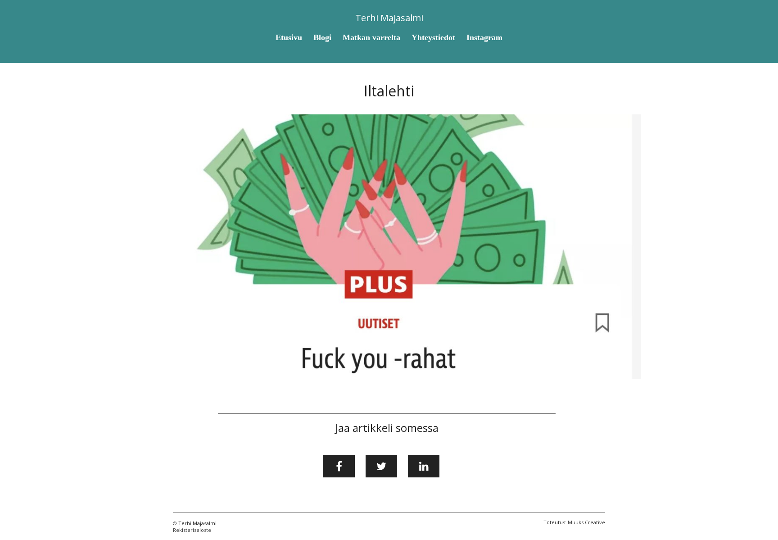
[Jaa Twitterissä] (381, 466)
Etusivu (289, 37)
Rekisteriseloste (192, 529)
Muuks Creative (586, 522)
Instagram (484, 37)
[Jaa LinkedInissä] (423, 466)
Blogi (322, 37)
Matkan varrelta (371, 37)
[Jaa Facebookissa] (339, 466)
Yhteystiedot (433, 37)
